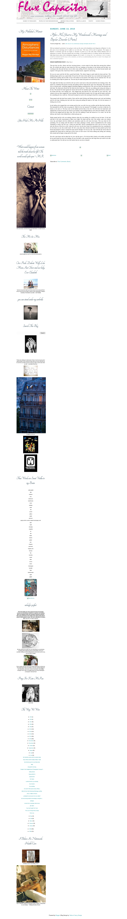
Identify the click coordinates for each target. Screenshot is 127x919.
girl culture (32, 805)
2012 (30, 733)
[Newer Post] (53, 155)
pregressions (32, 776)
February (31, 823)
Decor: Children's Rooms (32, 793)
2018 (31, 719)
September (31, 748)
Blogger (58, 915)
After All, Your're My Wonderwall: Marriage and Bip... (32, 791)
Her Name (32, 779)
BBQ (32, 764)
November (31, 743)
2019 (31, 717)
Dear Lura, (32, 813)
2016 (30, 724)
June (31, 755)
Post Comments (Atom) (64, 161)
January (31, 825)
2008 (30, 831)
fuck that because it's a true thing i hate (32, 762)
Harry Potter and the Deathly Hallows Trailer (32, 759)
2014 (30, 729)
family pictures (32, 771)
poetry (91, 21)
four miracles (32, 783)
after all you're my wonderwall (72, 43)
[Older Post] (109, 155)
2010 (30, 738)
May (31, 816)
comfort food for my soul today (32, 781)
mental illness (81, 21)
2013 (30, 731)
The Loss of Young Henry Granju (32, 810)
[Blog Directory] (30, 598)
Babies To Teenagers (29, 21)
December (31, 740)
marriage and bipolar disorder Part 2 (87, 43)
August (31, 750)
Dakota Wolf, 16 (32, 774)
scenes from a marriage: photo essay (32, 803)
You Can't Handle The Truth (32, 808)
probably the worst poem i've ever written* (32, 796)
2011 (30, 736)
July (31, 752)
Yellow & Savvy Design (75, 915)
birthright (32, 800)
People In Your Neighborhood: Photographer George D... (32, 769)
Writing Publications (67, 21)
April (31, 818)
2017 (30, 721)
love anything (32, 786)
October (31, 745)
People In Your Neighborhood (48, 21)
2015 (30, 726)
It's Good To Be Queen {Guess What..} (32, 788)
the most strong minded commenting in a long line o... (32, 798)
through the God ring (32, 766)
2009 (30, 828)
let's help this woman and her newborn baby (32, 757)
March (31, 820)
